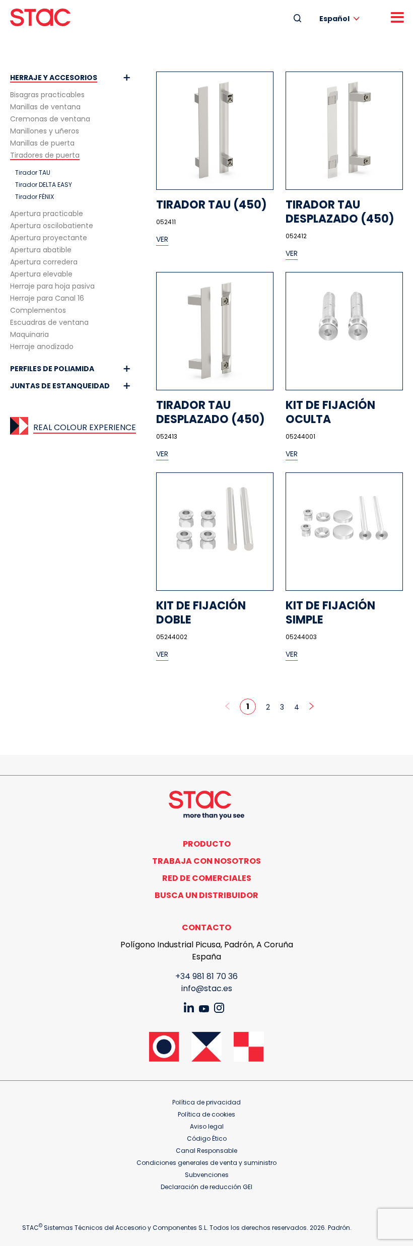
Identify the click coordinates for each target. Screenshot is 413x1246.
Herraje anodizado (42, 346)
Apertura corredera (44, 262)
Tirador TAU (32, 172)
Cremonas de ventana (50, 119)
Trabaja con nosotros (206, 861)
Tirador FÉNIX (34, 196)
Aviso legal (207, 1126)
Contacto (206, 927)
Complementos (38, 310)
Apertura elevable (41, 274)
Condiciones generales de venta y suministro (206, 1162)
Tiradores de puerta (45, 155)
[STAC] (40, 17)
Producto (207, 844)
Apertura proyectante (48, 238)
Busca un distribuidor (206, 895)
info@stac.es (206, 988)
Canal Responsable (206, 1150)
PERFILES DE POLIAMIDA (52, 369)
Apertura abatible (41, 250)
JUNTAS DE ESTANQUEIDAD (60, 386)
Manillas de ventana (45, 107)
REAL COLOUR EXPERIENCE (84, 427)
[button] (341, 18)
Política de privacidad (206, 1102)
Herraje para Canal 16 (47, 298)
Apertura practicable (46, 214)
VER (162, 239)
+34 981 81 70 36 (206, 976)
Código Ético (207, 1138)
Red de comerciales (206, 878)
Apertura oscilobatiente (51, 226)
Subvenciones (207, 1174)
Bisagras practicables (47, 95)
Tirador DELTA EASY (43, 184)
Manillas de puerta (42, 143)
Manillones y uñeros (44, 131)
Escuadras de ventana (49, 322)
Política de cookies (206, 1114)
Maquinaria (29, 334)
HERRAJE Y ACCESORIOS (53, 78)
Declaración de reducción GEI (206, 1187)
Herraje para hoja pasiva (52, 286)
